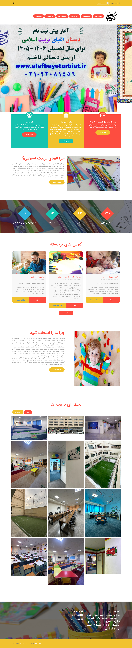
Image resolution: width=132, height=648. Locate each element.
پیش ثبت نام (62, 12)
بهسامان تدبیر (16, 640)
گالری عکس (50, 12)
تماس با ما (38, 12)
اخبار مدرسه (74, 12)
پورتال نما (31, 640)
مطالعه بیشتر (94, 296)
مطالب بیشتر (66, 309)
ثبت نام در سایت (102, 3)
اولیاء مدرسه (86, 12)
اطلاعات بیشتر (57, 178)
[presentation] (1, 64)
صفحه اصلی (98, 12)
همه (28, 408)
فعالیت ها (18, 408)
